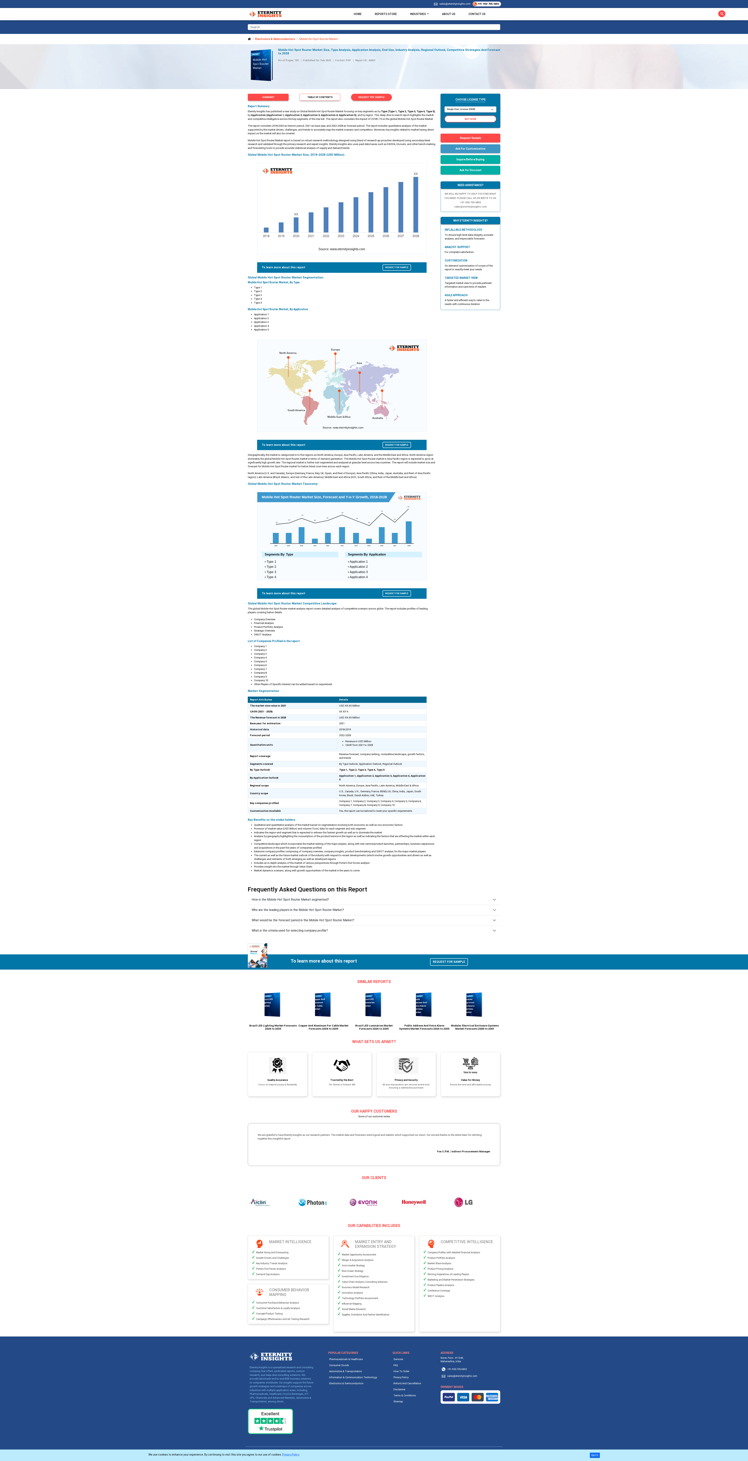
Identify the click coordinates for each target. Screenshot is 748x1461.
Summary (268, 97)
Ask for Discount (471, 170)
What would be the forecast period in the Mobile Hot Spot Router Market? (303, 920)
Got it (594, 1455)
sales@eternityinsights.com (455, 3)
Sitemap (398, 1401)
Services (398, 1359)
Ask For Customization (470, 148)
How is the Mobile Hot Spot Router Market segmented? (290, 899)
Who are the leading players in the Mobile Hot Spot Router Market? (298, 910)
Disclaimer (399, 1389)
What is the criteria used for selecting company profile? (290, 930)
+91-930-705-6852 (488, 3)
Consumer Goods (339, 1365)
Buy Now (470, 118)
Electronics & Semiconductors (346, 1383)
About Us (448, 14)
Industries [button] (418, 14)
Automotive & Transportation (345, 1371)
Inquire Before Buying (470, 159)
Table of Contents (320, 97)
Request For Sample (396, 267)
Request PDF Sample (371, 97)
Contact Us (476, 14)
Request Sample (470, 138)
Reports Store (386, 14)
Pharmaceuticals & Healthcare (346, 1359)
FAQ (395, 1365)
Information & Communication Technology (353, 1377)
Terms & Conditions (404, 1395)
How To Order (401, 1371)
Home (358, 14)
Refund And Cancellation (407, 1383)
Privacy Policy (400, 1377)
